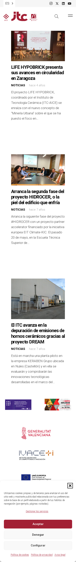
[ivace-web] (36, 455)
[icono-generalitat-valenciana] (36, 433)
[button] (70, 486)
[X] (57, 3)
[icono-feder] (36, 477)
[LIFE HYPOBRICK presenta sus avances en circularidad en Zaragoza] (38, 46)
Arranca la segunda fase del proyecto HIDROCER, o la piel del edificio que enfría (37, 197)
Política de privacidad (42, 554)
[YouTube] (69, 3)
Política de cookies (20, 554)
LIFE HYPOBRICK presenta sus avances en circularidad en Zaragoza (37, 72)
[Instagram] (51, 3)
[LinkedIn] (63, 3)
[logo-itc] (20, 16)
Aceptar (38, 524)
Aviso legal (60, 554)
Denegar (38, 534)
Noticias (18, 85)
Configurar (38, 545)
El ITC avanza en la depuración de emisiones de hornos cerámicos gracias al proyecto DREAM (38, 333)
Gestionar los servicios (37, 511)
